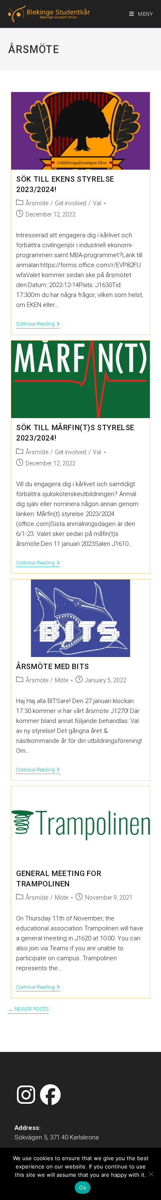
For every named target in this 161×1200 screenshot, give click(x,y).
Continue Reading (38, 324)
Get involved (70, 203)
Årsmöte (37, 203)
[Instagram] (26, 1095)
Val (97, 203)
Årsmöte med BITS (52, 666)
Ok (82, 1187)
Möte (61, 680)
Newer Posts (28, 1009)
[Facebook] (50, 1095)
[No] (151, 1174)
